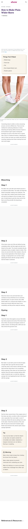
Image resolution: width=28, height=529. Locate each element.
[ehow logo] (14, 2)
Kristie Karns (5, 15)
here (6, 51)
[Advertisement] (14, 32)
